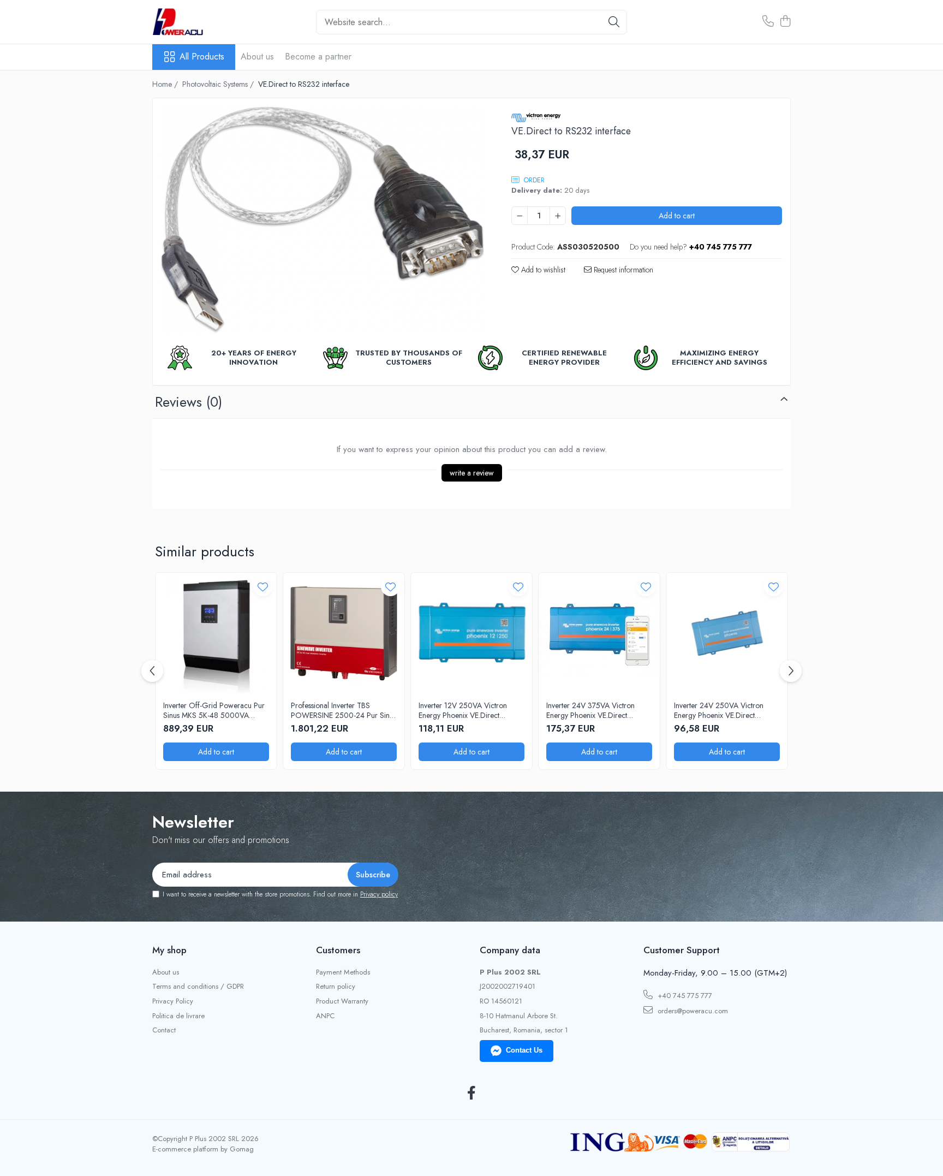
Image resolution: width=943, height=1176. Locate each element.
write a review (472, 472)
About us (257, 56)
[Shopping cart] (785, 21)
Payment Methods (343, 972)
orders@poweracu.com (691, 1011)
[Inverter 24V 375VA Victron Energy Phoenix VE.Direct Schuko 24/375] (599, 633)
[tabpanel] (322, 220)
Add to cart (677, 215)
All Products (202, 57)
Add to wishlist (542, 269)
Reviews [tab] (188, 401)
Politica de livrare (178, 1016)
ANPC (325, 1016)
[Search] (614, 22)
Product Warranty (342, 1001)
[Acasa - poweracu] (206, 21)
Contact (164, 1030)
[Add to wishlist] (262, 586)
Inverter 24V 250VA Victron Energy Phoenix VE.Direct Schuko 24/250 (718, 710)
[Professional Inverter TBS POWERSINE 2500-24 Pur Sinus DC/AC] (343, 633)
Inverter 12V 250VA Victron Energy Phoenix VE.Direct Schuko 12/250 (463, 710)
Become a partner (318, 56)
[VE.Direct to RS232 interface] (322, 220)
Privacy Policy (172, 1001)
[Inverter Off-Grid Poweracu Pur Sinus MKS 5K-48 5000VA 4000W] (216, 633)
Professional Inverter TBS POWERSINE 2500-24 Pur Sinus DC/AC (343, 710)
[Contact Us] (768, 21)
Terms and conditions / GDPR (198, 986)
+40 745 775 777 (683, 995)
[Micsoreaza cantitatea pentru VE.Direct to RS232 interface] (519, 215)
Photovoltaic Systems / (219, 84)
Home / (166, 84)
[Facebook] (471, 1093)
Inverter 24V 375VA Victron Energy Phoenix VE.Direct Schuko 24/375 (590, 710)
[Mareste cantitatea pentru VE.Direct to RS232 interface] (558, 215)
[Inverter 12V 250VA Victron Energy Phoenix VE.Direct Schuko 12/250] (471, 633)
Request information (622, 269)
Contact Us (524, 1050)
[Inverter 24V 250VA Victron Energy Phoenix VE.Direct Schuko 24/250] (726, 633)
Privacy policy (379, 894)
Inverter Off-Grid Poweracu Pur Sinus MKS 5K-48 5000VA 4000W (214, 710)
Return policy (335, 986)
